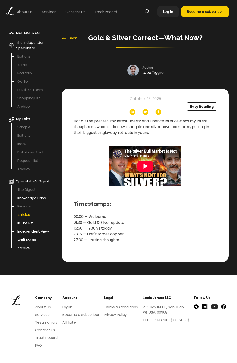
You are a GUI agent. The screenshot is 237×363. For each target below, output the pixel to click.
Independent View (33, 231)
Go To (22, 81)
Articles (23, 214)
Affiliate (69, 322)
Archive (23, 106)
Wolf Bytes (26, 239)
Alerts (22, 64)
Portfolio (24, 73)
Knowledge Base (31, 197)
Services (49, 11)
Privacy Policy (115, 314)
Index (21, 143)
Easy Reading (202, 106)
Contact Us (75, 11)
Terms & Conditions (121, 307)
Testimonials (46, 322)
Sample (24, 127)
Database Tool (30, 152)
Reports (24, 206)
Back (72, 38)
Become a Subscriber (80, 314)
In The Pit (25, 222)
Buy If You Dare (30, 89)
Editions (24, 56)
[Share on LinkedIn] (132, 112)
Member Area (28, 32)
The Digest (26, 189)
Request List (27, 160)
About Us (25, 11)
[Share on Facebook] (158, 112)
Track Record (106, 11)
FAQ (38, 345)
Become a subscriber (205, 11)
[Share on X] (145, 112)
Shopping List (28, 98)
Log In (168, 11)
